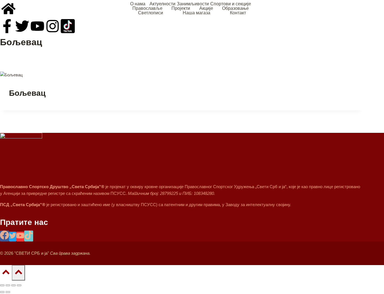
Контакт (238, 13)
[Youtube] (37, 26)
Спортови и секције (230, 4)
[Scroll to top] (6, 273)
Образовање (235, 8)
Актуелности (162, 4)
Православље (147, 8)
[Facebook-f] (7, 26)
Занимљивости (193, 4)
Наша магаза (196, 13)
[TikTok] (28, 236)
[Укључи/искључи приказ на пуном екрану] (8, 285)
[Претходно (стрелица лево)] (2, 292)
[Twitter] (22, 26)
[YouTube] (20, 236)
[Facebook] (4, 236)
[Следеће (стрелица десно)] (8, 292)
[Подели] (13, 285)
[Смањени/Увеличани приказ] (2, 285)
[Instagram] (53, 26)
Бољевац (27, 93)
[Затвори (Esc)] (19, 285)
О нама (137, 4)
